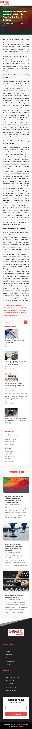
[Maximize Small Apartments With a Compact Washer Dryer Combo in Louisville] (11, 413)
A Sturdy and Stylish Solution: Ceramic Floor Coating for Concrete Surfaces (13, 547)
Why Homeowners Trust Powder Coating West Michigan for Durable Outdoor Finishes (14, 500)
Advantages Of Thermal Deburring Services (14, 596)
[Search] (25, 322)
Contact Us (9, 664)
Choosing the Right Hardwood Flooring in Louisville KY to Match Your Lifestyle (15, 340)
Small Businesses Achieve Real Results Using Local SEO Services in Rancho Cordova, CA (15, 385)
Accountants (8, 441)
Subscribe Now (16, 714)
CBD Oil (7, 434)
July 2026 (7, 454)
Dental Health (10, 658)
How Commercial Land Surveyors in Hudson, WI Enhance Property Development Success (15, 362)
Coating (5, 26)
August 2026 (8, 451)
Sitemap (21, 726)
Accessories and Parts (11, 437)
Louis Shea (9, 23)
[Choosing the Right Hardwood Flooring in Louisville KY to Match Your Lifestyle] (11, 333)
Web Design (10, 661)
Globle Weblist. (21, 725)
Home (8, 651)
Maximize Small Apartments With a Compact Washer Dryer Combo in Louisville (15, 420)
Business (9, 654)
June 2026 (7, 456)
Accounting (8, 444)
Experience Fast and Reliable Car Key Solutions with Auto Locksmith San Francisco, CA (16, 398)
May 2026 (7, 458)
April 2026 (8, 461)
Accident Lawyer (9, 439)
